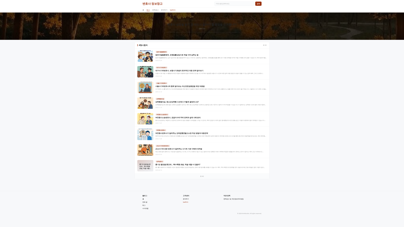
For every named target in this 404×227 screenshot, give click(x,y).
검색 (258, 4)
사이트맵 (145, 208)
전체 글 (144, 202)
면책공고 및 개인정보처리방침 (234, 199)
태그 (148, 10)
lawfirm (172, 10)
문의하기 (164, 10)
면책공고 (155, 10)
